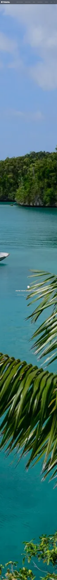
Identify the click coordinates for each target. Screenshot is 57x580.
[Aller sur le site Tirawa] (5, 2)
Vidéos (34, 2)
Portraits (46, 2)
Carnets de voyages (19, 2)
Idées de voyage (27, 2)
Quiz (51, 2)
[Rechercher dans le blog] (54, 2)
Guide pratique (39, 2)
